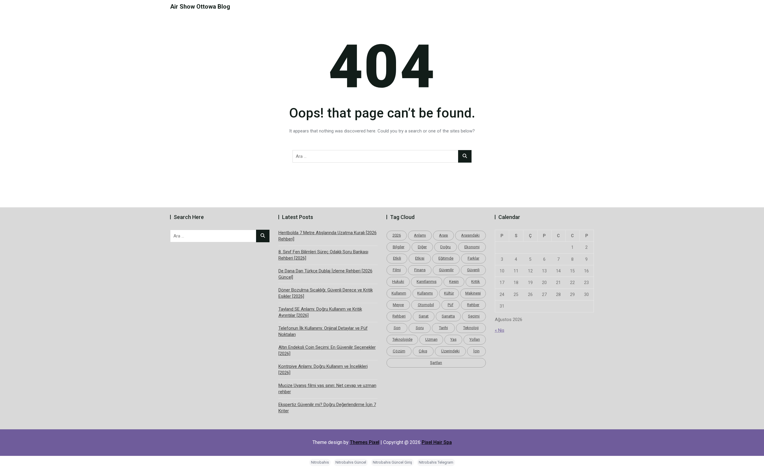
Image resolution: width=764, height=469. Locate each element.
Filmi (397, 270)
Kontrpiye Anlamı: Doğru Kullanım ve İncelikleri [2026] (323, 369)
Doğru (445, 247)
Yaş (453, 339)
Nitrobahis (320, 462)
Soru (420, 327)
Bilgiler (398, 247)
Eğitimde (445, 258)
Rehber (473, 305)
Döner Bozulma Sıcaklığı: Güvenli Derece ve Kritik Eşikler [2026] (325, 293)
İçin (476, 351)
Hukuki (398, 281)
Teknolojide (402, 339)
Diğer (422, 247)
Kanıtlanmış (427, 281)
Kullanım (399, 293)
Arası (443, 235)
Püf (450, 305)
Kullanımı (425, 293)
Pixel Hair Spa (437, 442)
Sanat (424, 316)
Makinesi (473, 293)
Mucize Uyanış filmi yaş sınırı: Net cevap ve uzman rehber (327, 388)
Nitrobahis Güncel (350, 462)
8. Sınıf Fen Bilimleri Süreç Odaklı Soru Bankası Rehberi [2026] (323, 255)
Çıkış (423, 351)
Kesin (454, 281)
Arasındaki (470, 235)
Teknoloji (471, 327)
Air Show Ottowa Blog (200, 6)
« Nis (499, 330)
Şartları (436, 362)
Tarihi (443, 327)
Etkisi (419, 258)
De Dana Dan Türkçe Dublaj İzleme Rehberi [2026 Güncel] (325, 274)
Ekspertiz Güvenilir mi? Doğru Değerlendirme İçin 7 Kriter (327, 408)
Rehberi (399, 316)
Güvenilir (446, 270)
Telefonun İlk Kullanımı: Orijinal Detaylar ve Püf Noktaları (323, 331)
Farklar (473, 258)
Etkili (397, 258)
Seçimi (474, 316)
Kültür (449, 293)
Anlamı (420, 235)
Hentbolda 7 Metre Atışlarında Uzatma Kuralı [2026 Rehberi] (327, 236)
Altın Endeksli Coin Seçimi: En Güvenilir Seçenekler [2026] (327, 350)
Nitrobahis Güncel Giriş (392, 462)
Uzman (431, 339)
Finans (420, 270)
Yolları (474, 339)
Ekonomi (472, 247)
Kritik (475, 281)
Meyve (398, 305)
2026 (396, 235)
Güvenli (473, 270)
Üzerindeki (450, 351)
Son (397, 327)
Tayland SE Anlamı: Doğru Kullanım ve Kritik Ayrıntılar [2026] (320, 312)
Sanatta (448, 316)
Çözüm (399, 351)
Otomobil (426, 305)
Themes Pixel (364, 442)
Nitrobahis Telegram (436, 462)
